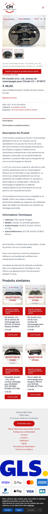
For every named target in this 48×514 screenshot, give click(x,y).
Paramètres (31, 510)
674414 (34, 110)
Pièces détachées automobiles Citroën (24, 429)
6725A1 (21, 110)
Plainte (24, 443)
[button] (41, 19)
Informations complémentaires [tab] (15, 125)
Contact (24, 435)
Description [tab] (7, 121)
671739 (14, 110)
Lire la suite (13, 335)
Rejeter (19, 510)
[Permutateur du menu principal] (43, 7)
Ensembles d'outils (17, 63)
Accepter (8, 510)
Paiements (24, 441)
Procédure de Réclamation (24, 446)
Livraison (24, 438)
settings (31, 505)
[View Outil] (7, 54)
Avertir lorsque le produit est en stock (21, 71)
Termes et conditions (24, 449)
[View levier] (19, 54)
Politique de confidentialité (24, 432)
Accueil (5, 63)
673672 (28, 110)
